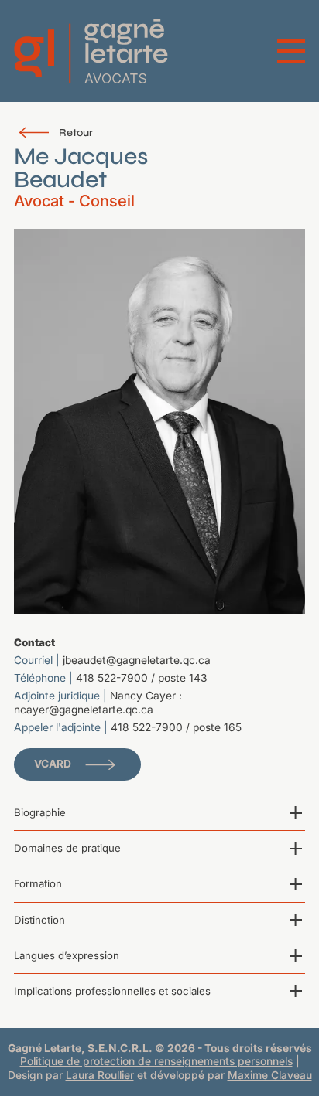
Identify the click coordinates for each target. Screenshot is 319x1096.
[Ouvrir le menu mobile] (291, 50)
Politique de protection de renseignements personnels (156, 1061)
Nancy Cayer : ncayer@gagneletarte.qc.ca (98, 702)
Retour (76, 132)
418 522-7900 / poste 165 (176, 727)
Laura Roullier (100, 1075)
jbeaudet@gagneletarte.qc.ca (137, 660)
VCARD (52, 763)
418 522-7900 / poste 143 (142, 678)
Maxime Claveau (270, 1075)
